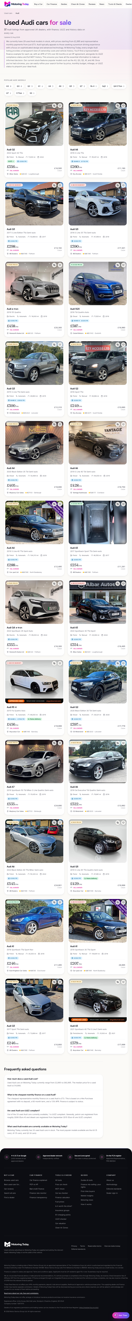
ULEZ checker (61, 1219)
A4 (50, 86)
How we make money (112, 1246)
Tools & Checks (115, 4)
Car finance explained (38, 1180)
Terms (82, 1246)
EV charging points (63, 1215)
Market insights (87, 1196)
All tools (58, 1180)
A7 (8, 93)
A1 (40, 86)
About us (110, 1180)
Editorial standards (113, 1189)
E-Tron (20, 93)
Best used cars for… (12, 1184)
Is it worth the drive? (63, 1206)
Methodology (111, 1184)
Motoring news (87, 1200)
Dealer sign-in (112, 1193)
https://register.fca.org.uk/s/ (88, 1307)
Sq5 (105, 86)
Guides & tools (87, 1180)
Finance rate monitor (38, 1193)
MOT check (59, 1189)
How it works (86, 1204)
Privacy (74, 1246)
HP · (13, 170)
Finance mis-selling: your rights (91, 1185)
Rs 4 (93, 86)
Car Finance (52, 4)
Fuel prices (59, 1202)
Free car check (61, 1184)
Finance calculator (62, 1197)
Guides (64, 4)
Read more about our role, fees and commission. (21, 1293)
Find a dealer (9, 1197)
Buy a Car (38, 4)
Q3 (19, 86)
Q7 (82, 86)
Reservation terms (94, 1246)
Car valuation (60, 1223)
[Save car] (60, 105)
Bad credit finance (37, 1189)
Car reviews (9, 1189)
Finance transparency (38, 1197)
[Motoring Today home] (17, 4)
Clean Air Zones (78, 4)
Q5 (71, 86)
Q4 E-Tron (119, 86)
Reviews (92, 4)
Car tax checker (61, 1193)
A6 (61, 86)
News (102, 4)
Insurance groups (62, 1210)
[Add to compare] (54, 105)
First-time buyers (88, 1191)
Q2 (30, 86)
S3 (32, 93)
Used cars (8, 13)
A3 (8, 86)
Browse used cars (11, 1180)
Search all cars (10, 1193)
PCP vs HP (34, 1184)
